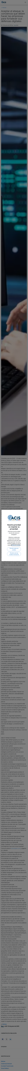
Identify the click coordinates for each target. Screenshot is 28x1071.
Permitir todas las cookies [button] (14, 549)
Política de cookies (15, 545)
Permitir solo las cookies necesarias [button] (14, 554)
